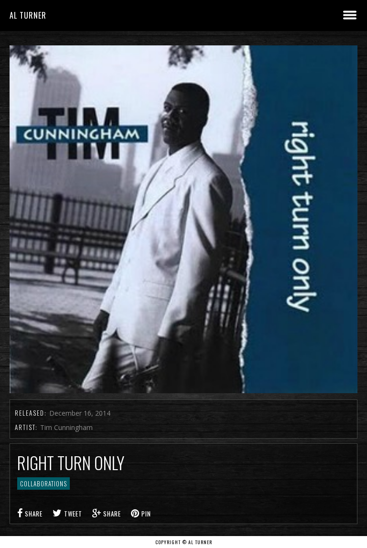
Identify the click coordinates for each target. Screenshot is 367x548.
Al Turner (28, 15)
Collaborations (43, 483)
